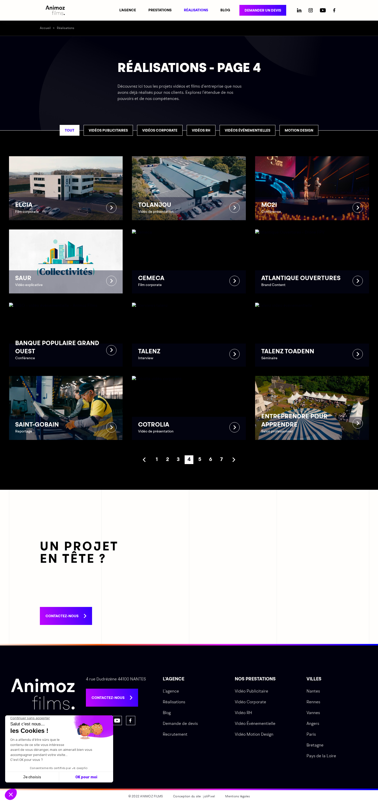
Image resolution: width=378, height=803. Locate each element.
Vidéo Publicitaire (251, 691)
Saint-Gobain (66, 408)
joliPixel (209, 796)
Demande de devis (180, 724)
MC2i (312, 188)
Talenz (189, 335)
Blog (225, 10)
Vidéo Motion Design (254, 735)
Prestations (160, 10)
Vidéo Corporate (250, 702)
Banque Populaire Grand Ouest (66, 335)
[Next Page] (233, 459)
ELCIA (66, 188)
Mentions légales (237, 796)
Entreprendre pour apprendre (312, 408)
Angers (313, 724)
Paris (311, 735)
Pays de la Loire (321, 756)
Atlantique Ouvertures (312, 261)
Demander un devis (263, 10)
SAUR (66, 261)
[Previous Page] (144, 459)
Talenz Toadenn (312, 335)
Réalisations (196, 10)
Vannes (313, 713)
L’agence (127, 10)
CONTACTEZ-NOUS (62, 616)
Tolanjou (189, 188)
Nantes (313, 691)
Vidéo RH (243, 713)
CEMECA (189, 261)
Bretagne (315, 745)
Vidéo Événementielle (255, 724)
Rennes (313, 702)
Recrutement (175, 735)
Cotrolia (189, 408)
